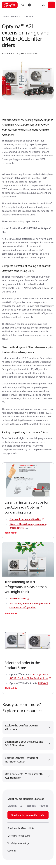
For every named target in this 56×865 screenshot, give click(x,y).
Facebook (31, 805)
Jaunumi (30, 16)
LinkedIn (12, 805)
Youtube (43, 805)
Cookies (11, 850)
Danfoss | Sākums (10, 16)
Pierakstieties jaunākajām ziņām (28, 815)
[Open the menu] (51, 5)
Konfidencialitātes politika (21, 828)
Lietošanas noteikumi (18, 835)
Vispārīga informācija (18, 843)
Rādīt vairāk (11, 532)
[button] (36, 5)
